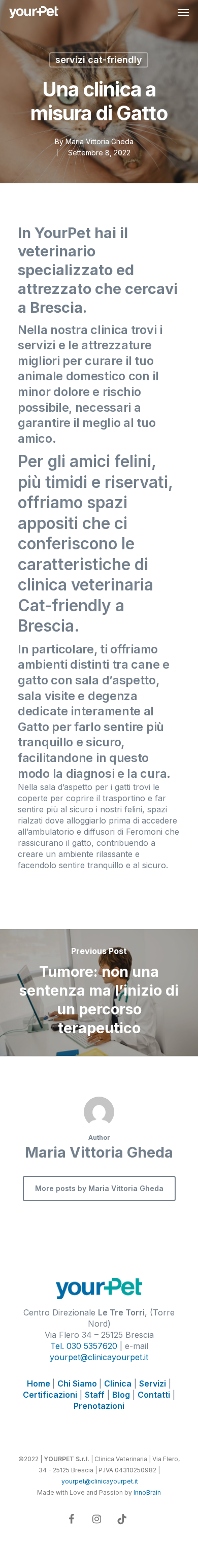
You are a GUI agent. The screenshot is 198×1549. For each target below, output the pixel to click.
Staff (95, 1395)
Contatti (154, 1395)
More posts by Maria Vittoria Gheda (99, 1188)
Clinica (117, 1383)
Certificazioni (50, 1395)
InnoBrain (147, 1492)
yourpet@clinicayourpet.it (99, 1357)
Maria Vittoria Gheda (99, 141)
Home (39, 1383)
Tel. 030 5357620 (83, 1346)
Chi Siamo (78, 1383)
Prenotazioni (99, 1406)
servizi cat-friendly (98, 59)
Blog (121, 1395)
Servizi (152, 1383)
